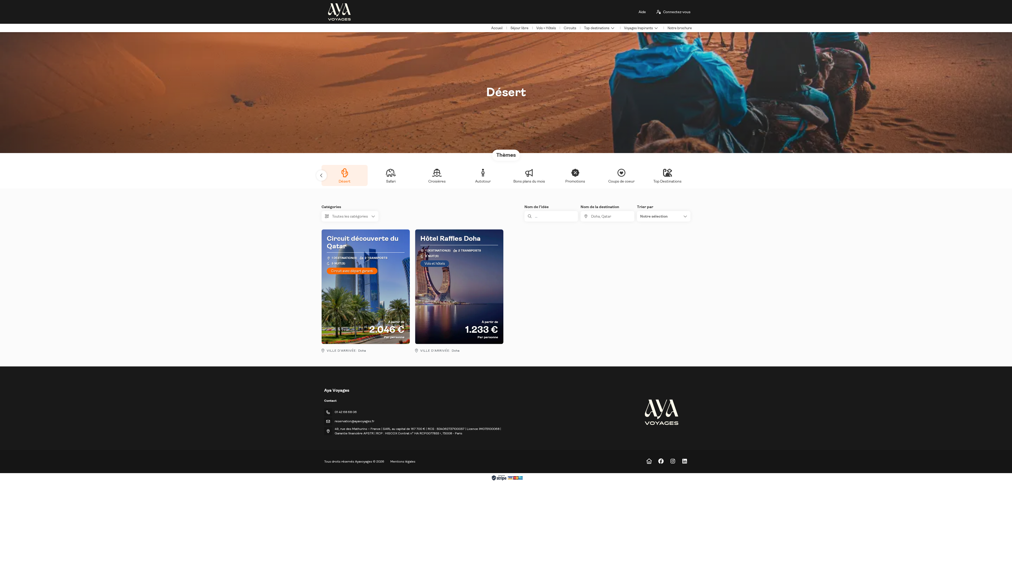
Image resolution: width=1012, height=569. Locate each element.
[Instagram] (672, 461)
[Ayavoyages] (661, 412)
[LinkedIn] (684, 461)
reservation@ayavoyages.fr (354, 421)
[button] (321, 175)
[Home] (649, 461)
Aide (642, 12)
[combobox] (607, 216)
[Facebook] (661, 461)
